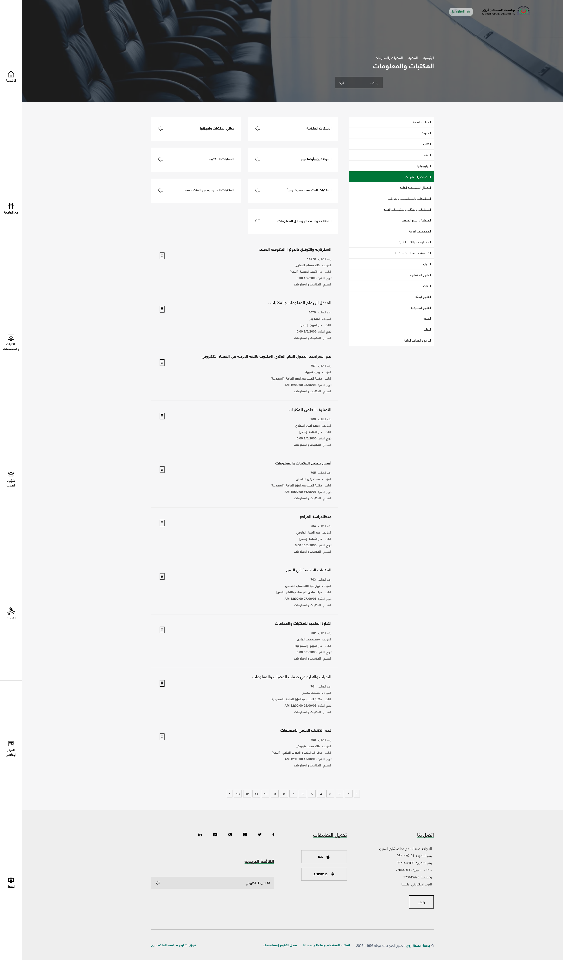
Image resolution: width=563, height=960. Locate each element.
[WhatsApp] (230, 835)
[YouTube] (215, 835)
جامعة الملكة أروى (418, 946)
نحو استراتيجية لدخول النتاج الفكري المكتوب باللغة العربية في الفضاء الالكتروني (266, 356)
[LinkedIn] (200, 835)
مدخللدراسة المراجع (315, 517)
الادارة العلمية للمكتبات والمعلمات (303, 624)
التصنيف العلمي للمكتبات (310, 410)
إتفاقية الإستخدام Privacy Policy (326, 945)
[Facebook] (273, 835)
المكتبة (413, 57)
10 (265, 793)
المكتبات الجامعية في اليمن (308, 570)
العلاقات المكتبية (319, 129)
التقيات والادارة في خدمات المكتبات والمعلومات (291, 677)
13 (238, 793)
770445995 (403, 870)
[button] (11, 209)
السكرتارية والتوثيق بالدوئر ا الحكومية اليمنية (295, 249)
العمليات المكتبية (221, 159)
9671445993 (405, 862)
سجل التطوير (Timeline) (280, 945)
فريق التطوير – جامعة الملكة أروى (173, 945)
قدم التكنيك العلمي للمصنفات (305, 730)
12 (247, 793)
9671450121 (405, 855)
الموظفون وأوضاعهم (316, 159)
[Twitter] (259, 835)
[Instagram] (245, 835)
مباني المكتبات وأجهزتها (217, 129)
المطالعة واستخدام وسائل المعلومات (304, 221)
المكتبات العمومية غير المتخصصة (209, 190)
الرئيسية (428, 57)
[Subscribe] (157, 883)
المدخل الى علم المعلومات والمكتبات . (299, 303)
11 (256, 793)
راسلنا (405, 884)
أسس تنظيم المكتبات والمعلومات (303, 463)
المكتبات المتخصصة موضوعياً (309, 190)
